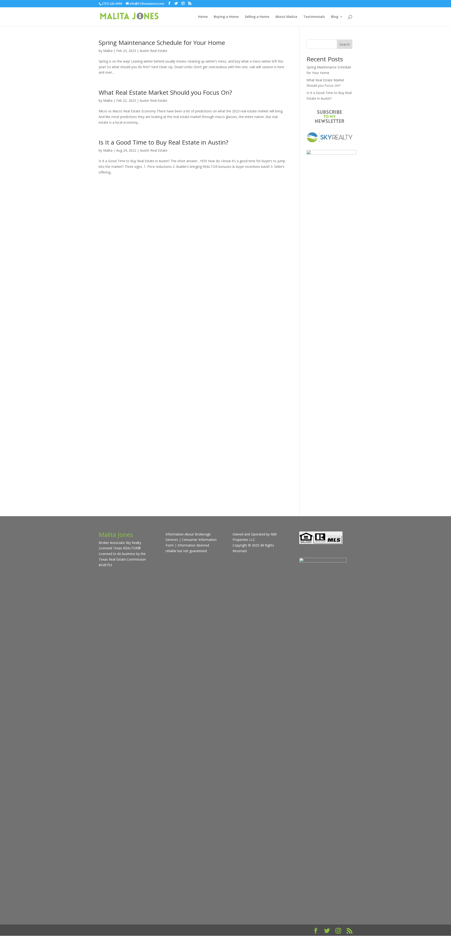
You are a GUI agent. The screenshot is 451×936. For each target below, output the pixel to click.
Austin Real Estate (153, 50)
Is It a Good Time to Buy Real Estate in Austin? (163, 142)
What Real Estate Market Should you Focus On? (165, 92)
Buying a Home (226, 17)
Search (344, 44)
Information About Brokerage (188, 534)
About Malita (286, 17)
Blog (334, 17)
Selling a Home (257, 17)
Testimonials (314, 17)
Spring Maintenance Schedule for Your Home (162, 42)
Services (172, 539)
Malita (108, 50)
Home (203, 17)
